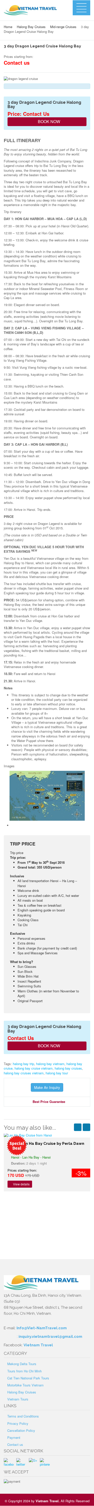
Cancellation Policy (21, 1430)
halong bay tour (57, 1073)
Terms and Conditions (23, 1416)
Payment (13, 1437)
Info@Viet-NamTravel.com (42, 1328)
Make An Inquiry (47, 1087)
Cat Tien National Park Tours (28, 1378)
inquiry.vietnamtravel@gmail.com (50, 1336)
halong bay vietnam (50, 1063)
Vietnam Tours (17, 1399)
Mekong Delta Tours (21, 1363)
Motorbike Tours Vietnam (25, 1385)
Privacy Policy (17, 1423)
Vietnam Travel (38, 1345)
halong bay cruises (68, 1068)
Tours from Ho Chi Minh (24, 1371)
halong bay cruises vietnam (24, 1073)
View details (21, 1184)
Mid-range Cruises (63, 26)
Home (8, 26)
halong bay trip (23, 1063)
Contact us (15, 1444)
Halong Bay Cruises (31, 26)
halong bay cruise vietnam (34, 1068)
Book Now (48, 121)
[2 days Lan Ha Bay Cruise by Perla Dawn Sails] (47, 1135)
